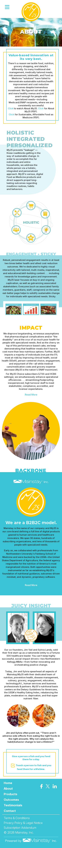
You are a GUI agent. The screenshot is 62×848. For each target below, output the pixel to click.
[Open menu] (7, 7)
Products (10, 794)
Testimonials (13, 805)
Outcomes (11, 799)
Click (10, 108)
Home (8, 783)
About (8, 788)
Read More (31, 394)
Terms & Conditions (17, 818)
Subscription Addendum (20, 827)
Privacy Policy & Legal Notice (23, 823)
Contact (10, 811)
